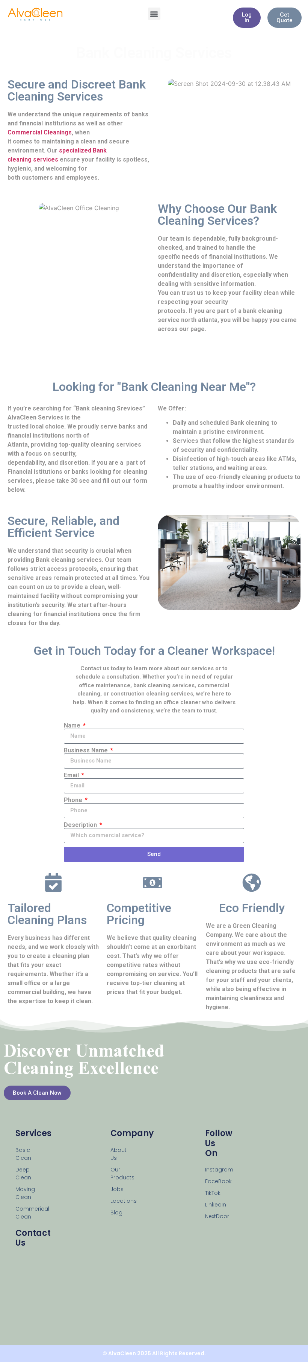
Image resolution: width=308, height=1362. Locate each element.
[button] (154, 14)
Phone (74, 800)
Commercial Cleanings (40, 132)
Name (73, 726)
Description (81, 825)
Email (72, 775)
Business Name (86, 750)
